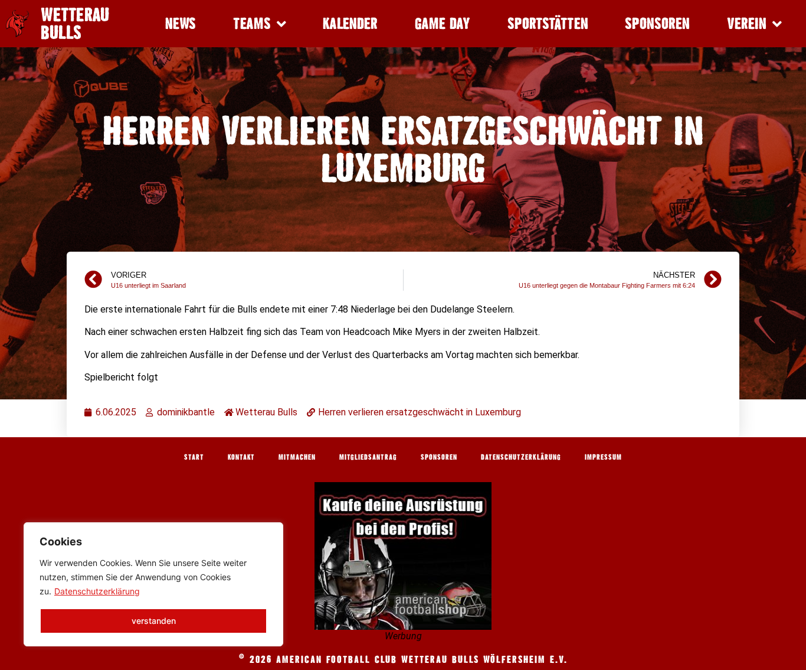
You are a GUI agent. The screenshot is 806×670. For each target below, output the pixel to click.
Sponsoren (657, 23)
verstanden (154, 621)
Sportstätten (547, 23)
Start (194, 456)
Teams (252, 23)
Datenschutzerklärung (97, 591)
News (180, 23)
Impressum (603, 456)
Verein (746, 23)
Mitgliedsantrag (368, 456)
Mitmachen (297, 456)
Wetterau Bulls (75, 23)
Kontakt (241, 456)
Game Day (442, 23)
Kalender (350, 23)
